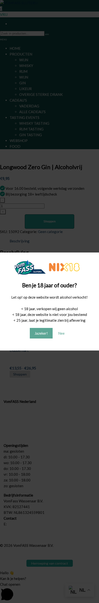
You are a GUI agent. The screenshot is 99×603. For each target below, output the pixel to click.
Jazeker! (41, 333)
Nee (61, 333)
